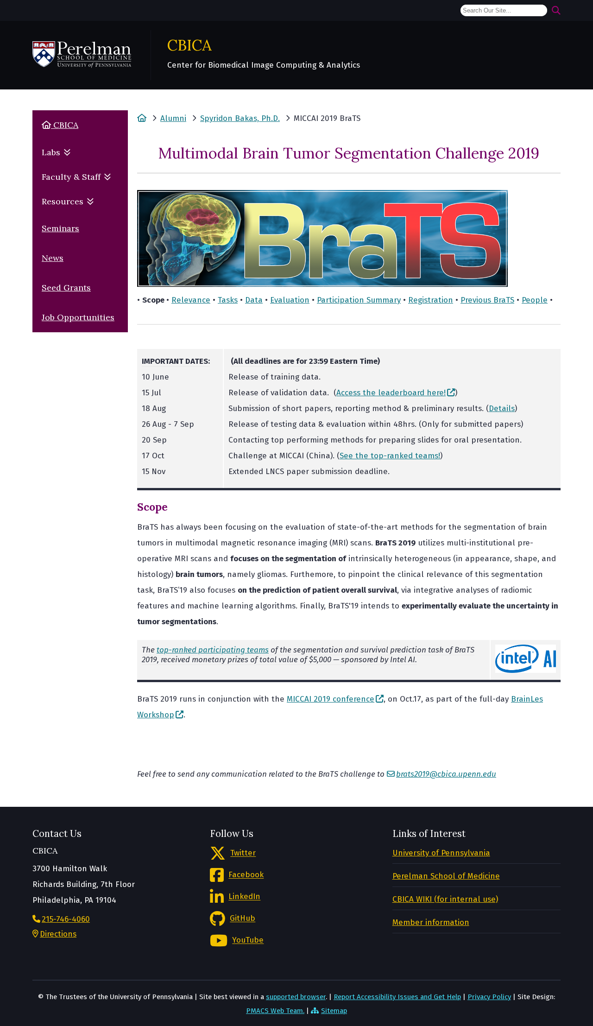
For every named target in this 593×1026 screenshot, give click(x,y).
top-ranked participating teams (213, 650)
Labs (51, 152)
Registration (430, 300)
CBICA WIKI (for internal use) (445, 899)
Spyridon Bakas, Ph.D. (240, 118)
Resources (62, 201)
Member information (430, 922)
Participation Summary (359, 300)
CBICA (189, 45)
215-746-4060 (66, 919)
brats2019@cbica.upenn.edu (446, 774)
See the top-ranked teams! (390, 456)
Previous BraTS (487, 300)
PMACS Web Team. (275, 1011)
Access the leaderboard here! (391, 393)
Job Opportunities (78, 317)
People (535, 300)
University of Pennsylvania (441, 853)
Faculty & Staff (71, 176)
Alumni (173, 118)
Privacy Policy (489, 997)
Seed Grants (66, 287)
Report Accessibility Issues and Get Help (397, 997)
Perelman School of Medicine (446, 876)
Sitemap (334, 1011)
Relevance (190, 300)
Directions (58, 934)
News (52, 258)
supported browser (296, 997)
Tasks (228, 300)
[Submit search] (556, 11)
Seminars (60, 228)
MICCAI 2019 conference (330, 699)
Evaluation (289, 300)
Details (502, 408)
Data (254, 300)
